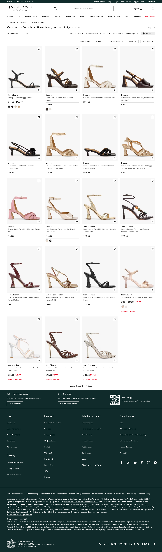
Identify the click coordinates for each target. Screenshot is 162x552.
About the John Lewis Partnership (133, 435)
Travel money (87, 435)
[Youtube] (135, 463)
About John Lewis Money (92, 465)
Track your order (13, 468)
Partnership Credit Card (91, 429)
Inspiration (48, 465)
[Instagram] (148, 463)
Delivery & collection (15, 462)
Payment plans (87, 423)
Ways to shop (98, 2)
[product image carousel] (24, 69)
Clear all (85, 41)
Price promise (12, 447)
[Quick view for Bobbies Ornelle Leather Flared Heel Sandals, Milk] (115, 90)
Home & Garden (31, 16)
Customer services (14, 429)
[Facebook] (121, 463)
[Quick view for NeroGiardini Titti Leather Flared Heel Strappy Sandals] (152, 290)
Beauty (82, 16)
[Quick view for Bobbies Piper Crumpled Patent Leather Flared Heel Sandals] (77, 221)
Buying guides (49, 435)
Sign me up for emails (68, 404)
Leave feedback (15, 404)
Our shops (11, 441)
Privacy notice (97, 493)
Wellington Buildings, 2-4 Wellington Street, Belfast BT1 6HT (86, 509)
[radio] (9, 106)
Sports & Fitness (96, 16)
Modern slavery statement (79, 493)
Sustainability (119, 493)
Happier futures (126, 447)
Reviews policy (144, 493)
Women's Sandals (38, 22)
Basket (47, 447)
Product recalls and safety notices (54, 493)
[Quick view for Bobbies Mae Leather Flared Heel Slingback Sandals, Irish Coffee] (152, 90)
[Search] (55, 8)
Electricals (57, 16)
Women (10, 16)
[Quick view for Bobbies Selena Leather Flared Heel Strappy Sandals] (77, 90)
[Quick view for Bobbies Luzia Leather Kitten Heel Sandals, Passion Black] (39, 158)
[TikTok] (155, 463)
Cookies (108, 493)
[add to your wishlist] (39, 49)
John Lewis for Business (129, 441)
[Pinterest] (141, 463)
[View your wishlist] (146, 8)
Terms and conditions (15, 493)
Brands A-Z (48, 459)
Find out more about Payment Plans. (19, 515)
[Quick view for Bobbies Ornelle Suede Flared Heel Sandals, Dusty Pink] (39, 221)
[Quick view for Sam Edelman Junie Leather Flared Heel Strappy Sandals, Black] (115, 290)
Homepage (11, 22)
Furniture (45, 16)
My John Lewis (139, 2)
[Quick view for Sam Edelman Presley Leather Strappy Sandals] (39, 90)
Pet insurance (87, 447)
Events (47, 477)
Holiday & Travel (114, 16)
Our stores (151, 2)
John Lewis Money (122, 2)
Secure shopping (32, 493)
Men (18, 16)
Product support (13, 435)
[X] (128, 463)
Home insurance (88, 441)
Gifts (127, 16)
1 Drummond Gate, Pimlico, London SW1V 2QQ (81, 502)
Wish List (48, 453)
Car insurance (87, 453)
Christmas (137, 16)
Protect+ (123, 453)
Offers (46, 471)
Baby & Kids (70, 16)
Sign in (136, 8)
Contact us (11, 423)
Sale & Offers (150, 16)
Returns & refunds (14, 474)
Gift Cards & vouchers (53, 423)
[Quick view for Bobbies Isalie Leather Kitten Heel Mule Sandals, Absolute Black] (115, 158)
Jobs (121, 423)
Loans (84, 459)
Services (47, 429)
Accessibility (131, 493)
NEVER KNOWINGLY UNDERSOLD (21, 1)
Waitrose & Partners (128, 429)
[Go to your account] (141, 8)
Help (109, 2)
